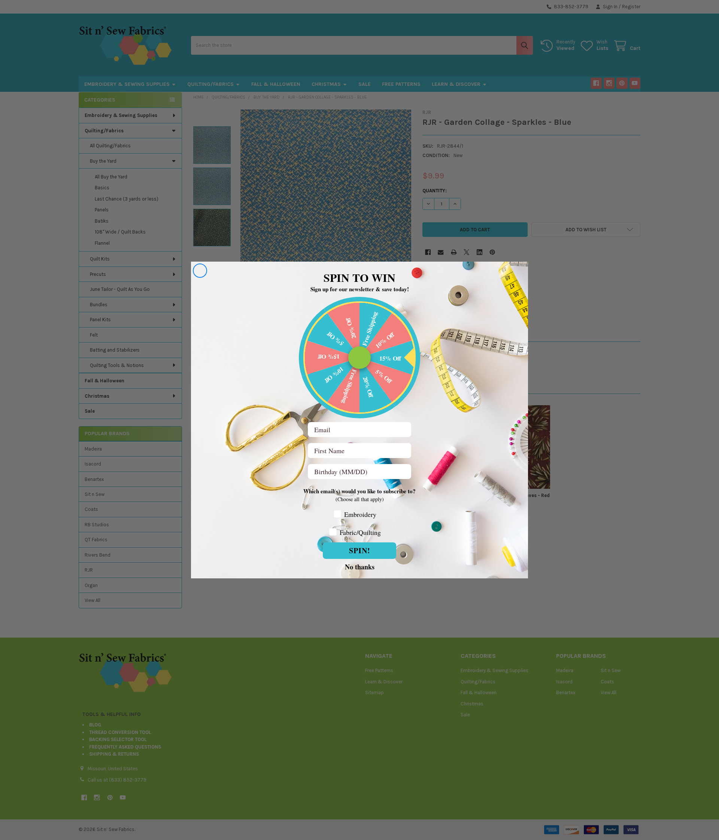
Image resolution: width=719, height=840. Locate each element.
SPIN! (359, 550)
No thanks (359, 566)
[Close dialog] (200, 271)
